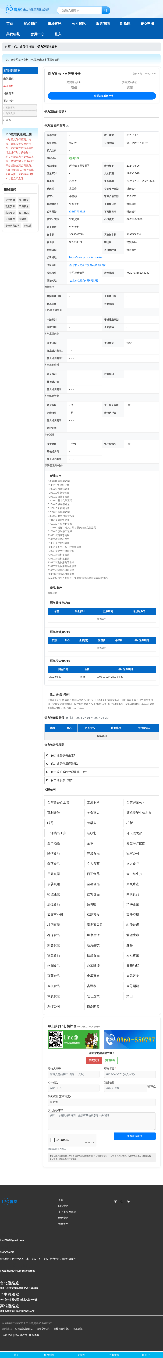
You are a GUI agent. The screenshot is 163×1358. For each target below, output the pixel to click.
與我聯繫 (13, 34)
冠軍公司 (132, 853)
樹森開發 (93, 1006)
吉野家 (91, 986)
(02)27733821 (77, 211)
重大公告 (8, 100)
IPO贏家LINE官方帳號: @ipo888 (17, 1270)
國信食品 (53, 853)
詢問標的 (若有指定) (59, 1096)
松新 (129, 823)
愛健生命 (132, 935)
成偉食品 (53, 904)
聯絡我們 (63, 1217)
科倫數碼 (132, 925)
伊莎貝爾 (53, 884)
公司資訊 (79, 23)
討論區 (125, 23)
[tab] (101, 755)
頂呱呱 (27, 225)
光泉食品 (93, 853)
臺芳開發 (132, 986)
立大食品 (132, 863)
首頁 (9, 23)
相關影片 (10, 107)
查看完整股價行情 (103, 95)
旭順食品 (53, 986)
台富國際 (10, 219)
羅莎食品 (53, 863)
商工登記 (77, 1328)
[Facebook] (115, 1201)
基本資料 (8, 86)
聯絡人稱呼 (54, 1068)
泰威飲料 (93, 802)
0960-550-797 (7, 1252)
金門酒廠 (10, 199)
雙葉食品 (53, 955)
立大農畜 (93, 863)
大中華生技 (134, 874)
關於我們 (63, 1205)
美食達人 (93, 812)
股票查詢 (103, 23)
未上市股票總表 (67, 1212)
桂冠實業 (53, 925)
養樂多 (22, 219)
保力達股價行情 (24, 46)
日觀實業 (53, 874)
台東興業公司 (12, 225)
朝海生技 (93, 945)
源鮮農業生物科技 (139, 812)
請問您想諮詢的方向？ (102, 1053)
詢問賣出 (110, 1060)
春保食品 (53, 935)
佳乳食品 (93, 894)
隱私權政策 (20, 1335)
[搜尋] (106, 10)
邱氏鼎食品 (134, 833)
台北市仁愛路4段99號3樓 (84, 280)
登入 (58, 34)
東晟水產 (132, 884)
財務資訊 (10, 113)
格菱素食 (93, 914)
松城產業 (53, 894)
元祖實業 (24, 199)
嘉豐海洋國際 (135, 843)
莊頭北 (91, 833)
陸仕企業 (93, 996)
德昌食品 (93, 955)
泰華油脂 (132, 965)
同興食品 (132, 894)
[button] (102, 755)
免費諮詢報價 (134, 1136)
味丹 (50, 823)
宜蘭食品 (53, 976)
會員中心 (37, 34)
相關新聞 (8, 93)
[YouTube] (128, 1201)
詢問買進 (94, 1060)
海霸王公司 (55, 914)
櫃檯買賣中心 (61, 1328)
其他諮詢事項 (55, 1110)
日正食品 (24, 212)
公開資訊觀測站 (23, 1328)
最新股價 (8, 78)
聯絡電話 (109, 1068)
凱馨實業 (10, 206)
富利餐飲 (53, 812)
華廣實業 (24, 206)
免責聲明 (63, 1223)
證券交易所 (43, 1328)
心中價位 (53, 1082)
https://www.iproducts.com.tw (85, 257)
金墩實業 (93, 976)
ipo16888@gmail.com (12, 1240)
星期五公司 (95, 925)
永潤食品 (10, 212)
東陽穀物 (132, 976)
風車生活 (93, 935)
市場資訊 (55, 23)
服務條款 (34, 1335)
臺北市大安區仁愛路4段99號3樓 (87, 265)
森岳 (129, 945)
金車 (90, 843)
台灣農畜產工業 (58, 802)
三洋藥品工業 (56, 833)
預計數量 (109, 1082)
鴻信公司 (53, 1006)
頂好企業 (132, 904)
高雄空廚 (132, 914)
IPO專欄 (147, 23)
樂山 (129, 996)
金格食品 (93, 884)
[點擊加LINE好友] (73, 1039)
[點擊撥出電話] (130, 1039)
